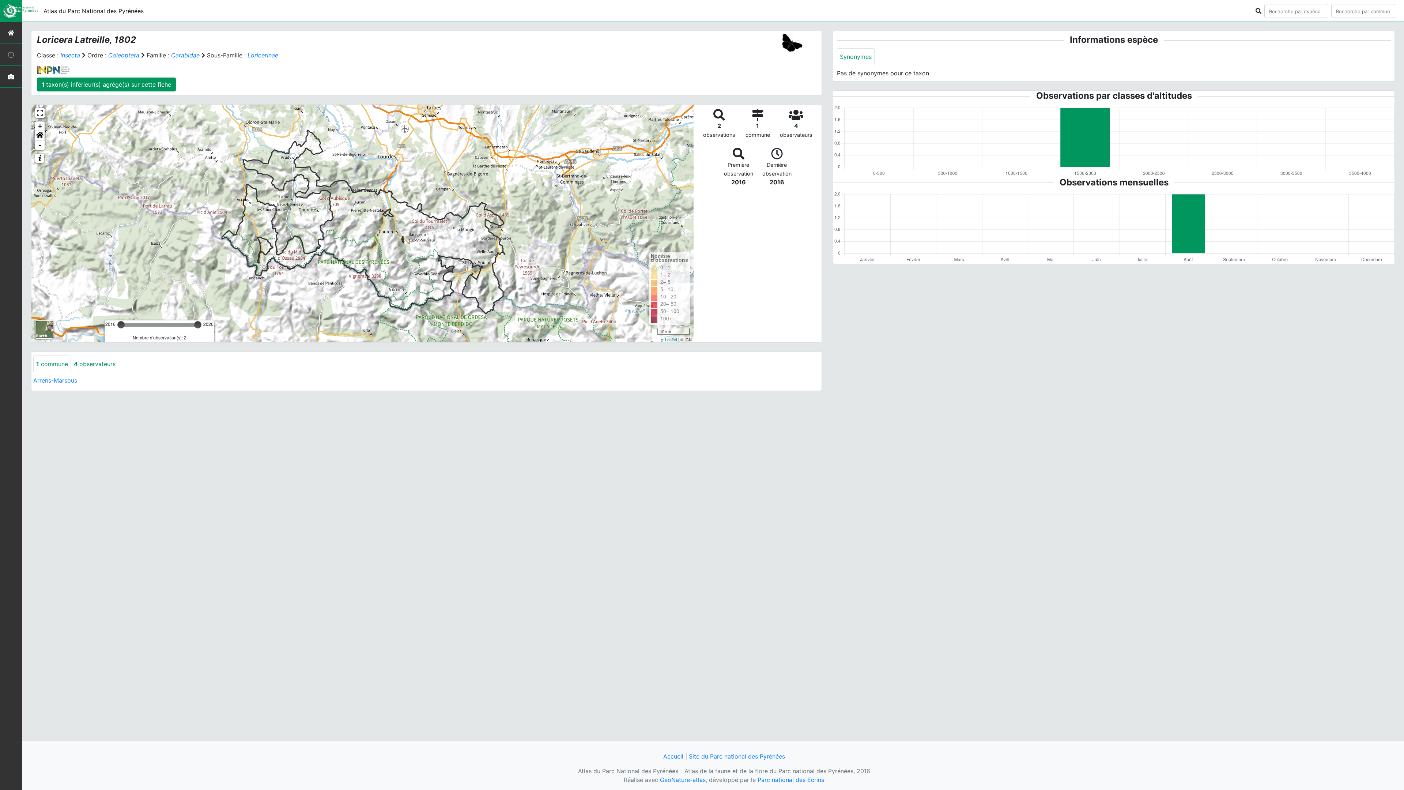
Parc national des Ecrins (791, 779)
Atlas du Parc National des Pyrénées (94, 11)
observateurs (95, 364)
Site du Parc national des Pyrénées (737, 756)
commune (52, 364)
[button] (40, 135)
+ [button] (40, 126)
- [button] (40, 145)
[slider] (121, 324)
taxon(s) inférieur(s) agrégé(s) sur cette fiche (106, 84)
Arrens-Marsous (55, 380)
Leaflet (671, 339)
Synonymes (856, 56)
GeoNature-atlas (683, 779)
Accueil (673, 756)
